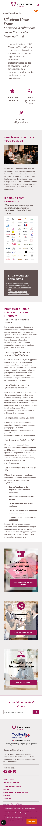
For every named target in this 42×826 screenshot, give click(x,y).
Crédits (6, 789)
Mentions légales (11, 783)
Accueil (6, 13)
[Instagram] (14, 773)
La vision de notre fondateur (18, 294)
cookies (6, 796)
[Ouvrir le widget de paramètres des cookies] (3, 822)
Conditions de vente (12, 786)
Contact (7, 799)
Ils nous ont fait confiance (18, 283)
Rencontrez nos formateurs (18, 285)
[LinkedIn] (10, 773)
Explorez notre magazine (17, 292)
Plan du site (8, 780)
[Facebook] (5, 773)
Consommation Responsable (15, 792)
